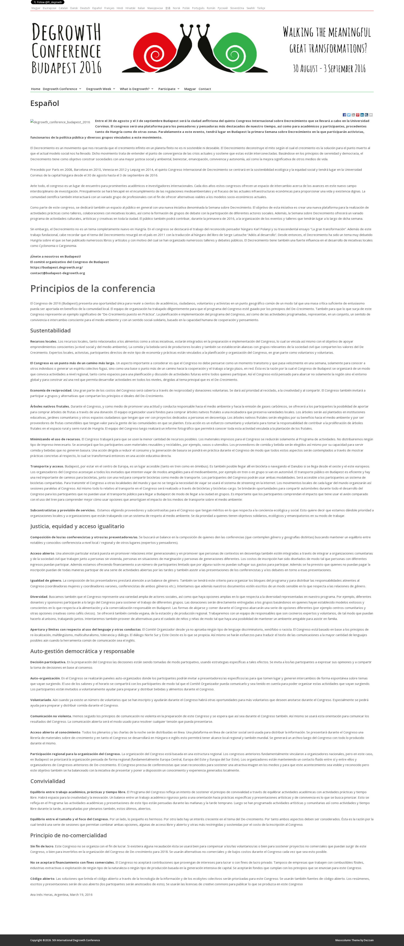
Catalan (63, 8)
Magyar (36, 8)
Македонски (155, 8)
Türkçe (261, 8)
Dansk (74, 8)
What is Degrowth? (134, 89)
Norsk (176, 8)
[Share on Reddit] (353, 114)
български (49, 8)
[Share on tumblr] (366, 114)
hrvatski (130, 8)
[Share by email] (371, 114)
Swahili (251, 8)
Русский (223, 8)
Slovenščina (237, 8)
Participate (166, 89)
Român (211, 8)
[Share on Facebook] (344, 114)
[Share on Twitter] (349, 114)
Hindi (120, 8)
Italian (141, 8)
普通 (167, 8)
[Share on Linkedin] (362, 114)
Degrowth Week (98, 89)
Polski (186, 8)
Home (35, 89)
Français (109, 8)
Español (97, 8)
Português (198, 8)
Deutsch (85, 8)
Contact (205, 89)
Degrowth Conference (60, 89)
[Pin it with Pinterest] (357, 114)
